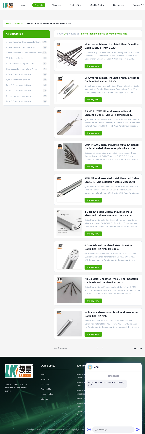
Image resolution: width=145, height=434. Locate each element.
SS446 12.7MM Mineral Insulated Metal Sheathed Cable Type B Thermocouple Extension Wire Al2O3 (108, 115)
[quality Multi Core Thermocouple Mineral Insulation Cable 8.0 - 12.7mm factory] (69, 324)
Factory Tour (75, 5)
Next (136, 348)
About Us (56, 5)
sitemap (44, 399)
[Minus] (138, 367)
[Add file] (89, 429)
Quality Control (97, 5)
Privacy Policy (47, 394)
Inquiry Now (93, 66)
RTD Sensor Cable (84, 399)
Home (22, 5)
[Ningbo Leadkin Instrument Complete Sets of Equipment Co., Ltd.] (9, 5)
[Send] (138, 429)
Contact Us (118, 5)
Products (39, 5)
